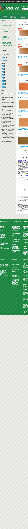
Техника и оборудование (5, 37)
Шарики (2, 246)
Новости (8, 1)
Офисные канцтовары (3, 237)
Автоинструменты (16, 276)
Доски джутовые (15, 241)
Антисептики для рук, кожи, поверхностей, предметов (15, 282)
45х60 (2, 68)
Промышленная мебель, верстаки (4, 275)
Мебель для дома (4, 266)
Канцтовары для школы (4, 239)
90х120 (2, 80)
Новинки (18, 1)
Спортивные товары (14, 268)
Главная (19, 22)
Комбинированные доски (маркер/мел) (16, 228)
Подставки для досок (15, 245)
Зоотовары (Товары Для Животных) (4, 277)
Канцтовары (5, 20)
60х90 (2, 72)
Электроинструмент (16, 265)
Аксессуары (14, 242)
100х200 (3, 84)
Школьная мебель (6, 25)
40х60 (2, 66)
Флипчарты (14, 232)
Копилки (2, 244)
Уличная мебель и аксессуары (4, 269)
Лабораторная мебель (3, 273)
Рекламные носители (14, 255)
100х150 (3, 81)
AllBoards (3, 57)
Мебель (3, 34)
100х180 (3, 83)
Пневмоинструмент (16, 279)
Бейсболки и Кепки (4, 248)
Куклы (24, 269)
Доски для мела (15, 224)
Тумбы (24, 246)
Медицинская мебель (3, 271)
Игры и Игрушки (6, 39)
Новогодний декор (4, 243)
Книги (1, 247)
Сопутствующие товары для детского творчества (3, 226)
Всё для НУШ (5, 31)
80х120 (2, 78)
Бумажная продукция (2, 235)
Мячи (24, 277)
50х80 (2, 69)
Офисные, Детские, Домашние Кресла (6, 43)
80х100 (2, 77)
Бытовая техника (15, 264)
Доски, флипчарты (6, 23)
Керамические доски (15, 237)
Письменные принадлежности (4, 233)
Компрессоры (15, 277)
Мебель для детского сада (7, 29)
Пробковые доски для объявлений (15, 230)
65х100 (2, 74)
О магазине (2, 1)
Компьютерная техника (15, 273)
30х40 (2, 65)
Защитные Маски (15, 284)
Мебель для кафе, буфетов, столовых (4, 265)
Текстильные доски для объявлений (16, 240)
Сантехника (14, 275)
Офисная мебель (4, 263)
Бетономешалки (15, 269)
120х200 (3, 87)
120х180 (3, 86)
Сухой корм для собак (7, 45)
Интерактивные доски (15, 235)
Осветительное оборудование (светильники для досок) (15, 248)
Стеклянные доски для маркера (16, 251)
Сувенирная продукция (3, 241)
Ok (14, 93)
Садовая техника (15, 263)
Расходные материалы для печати (3, 229)
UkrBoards (3, 60)
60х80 (2, 71)
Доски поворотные (16, 233)
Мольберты (14, 252)
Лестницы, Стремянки (14, 271)
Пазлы (24, 294)
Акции (12, 1)
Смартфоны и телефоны (15, 286)
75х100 (2, 75)
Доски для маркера (16, 226)
